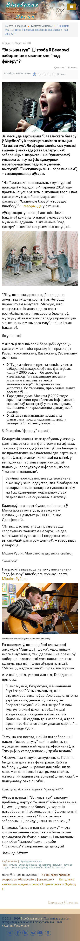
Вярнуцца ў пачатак (63, 902)
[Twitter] (25, 932)
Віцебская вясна (31, 918)
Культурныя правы (31, 861)
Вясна (25, 16)
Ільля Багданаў (19, 867)
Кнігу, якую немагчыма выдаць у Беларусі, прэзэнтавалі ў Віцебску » (39, 884)
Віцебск (48, 867)
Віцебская (22, 4)
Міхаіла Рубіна (14, 579)
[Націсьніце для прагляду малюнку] (39, 107)
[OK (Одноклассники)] (48, 932)
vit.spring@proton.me (15, 925)
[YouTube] (40, 932)
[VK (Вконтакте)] (33, 932)
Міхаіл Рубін (36, 867)
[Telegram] (10, 932)
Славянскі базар (28, 864)
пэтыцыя (57, 864)
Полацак (60, 867)
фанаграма (44, 864)
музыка (13, 864)
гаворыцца (32, 206)
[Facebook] (17, 932)
